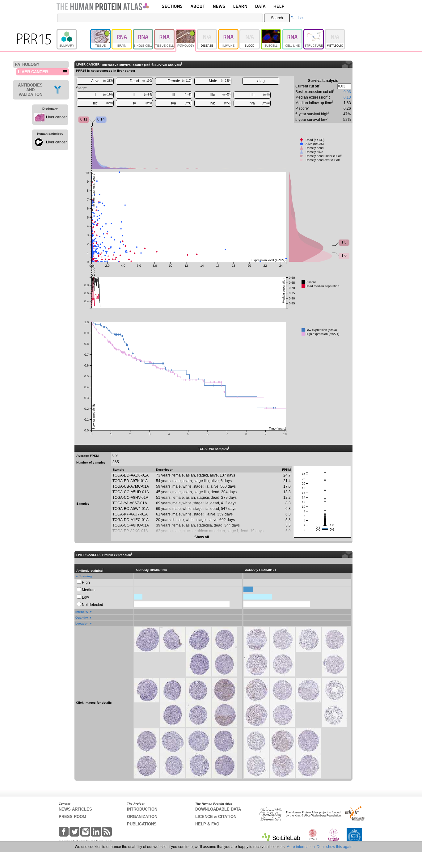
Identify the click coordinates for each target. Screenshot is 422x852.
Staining (85, 576)
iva (181, 103)
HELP (279, 6)
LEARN (240, 6)
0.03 (347, 92)
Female (179, 81)
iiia (220, 95)
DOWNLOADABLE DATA (218, 809)
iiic (103, 103)
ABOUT (198, 6)
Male (220, 81)
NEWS (219, 6)
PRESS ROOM (72, 816)
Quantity (81, 617)
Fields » (297, 18)
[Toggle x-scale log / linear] (260, 81)
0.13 (347, 97)
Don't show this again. (335, 847)
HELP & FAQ (207, 824)
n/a (260, 103)
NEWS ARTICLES (75, 809)
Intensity (81, 611)
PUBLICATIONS (142, 824)
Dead (141, 81)
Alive (102, 81)
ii (142, 95)
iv (142, 103)
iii (182, 95)
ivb (220, 103)
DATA (260, 6)
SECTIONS (172, 6)
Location (81, 623)
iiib (260, 95)
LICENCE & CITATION (215, 816)
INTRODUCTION (142, 809)
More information (300, 847)
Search (277, 18)
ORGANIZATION (142, 816)
